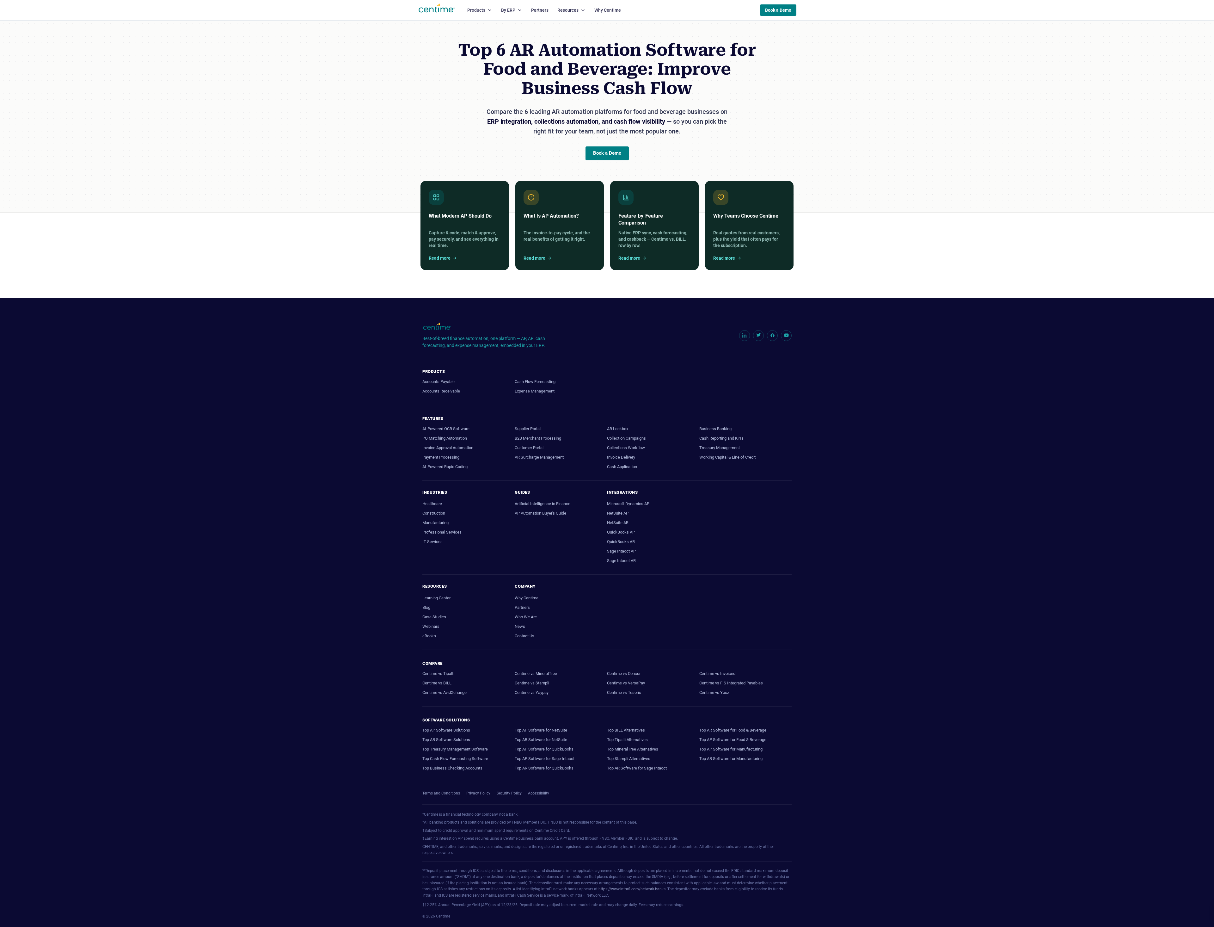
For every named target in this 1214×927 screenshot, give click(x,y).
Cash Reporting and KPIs (721, 438)
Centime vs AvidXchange (444, 692)
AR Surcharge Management (539, 457)
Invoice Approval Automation (447, 447)
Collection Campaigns (626, 438)
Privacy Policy (478, 793)
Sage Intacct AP (621, 551)
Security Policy (509, 793)
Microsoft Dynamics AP (628, 503)
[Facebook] (772, 335)
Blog (426, 607)
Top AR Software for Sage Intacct (637, 768)
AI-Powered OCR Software (445, 428)
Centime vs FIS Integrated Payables (731, 683)
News (520, 626)
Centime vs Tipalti (438, 673)
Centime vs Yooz (714, 692)
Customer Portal (529, 447)
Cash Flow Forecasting (535, 381)
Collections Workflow (626, 447)
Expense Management (535, 391)
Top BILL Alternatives (626, 730)
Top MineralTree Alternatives (632, 749)
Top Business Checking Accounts (452, 768)
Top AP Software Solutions (446, 730)
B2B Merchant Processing (538, 438)
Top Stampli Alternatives (628, 758)
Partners (540, 10)
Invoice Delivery (621, 457)
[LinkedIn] (744, 335)
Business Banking (715, 428)
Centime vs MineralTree (536, 673)
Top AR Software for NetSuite (541, 739)
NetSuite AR (617, 522)
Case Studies (434, 617)
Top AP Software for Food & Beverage (732, 739)
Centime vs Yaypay (532, 692)
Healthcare (432, 503)
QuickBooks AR (621, 541)
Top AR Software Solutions (446, 739)
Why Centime (607, 10)
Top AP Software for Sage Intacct (544, 758)
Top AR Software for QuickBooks (544, 768)
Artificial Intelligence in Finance (542, 503)
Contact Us (524, 635)
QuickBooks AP (621, 532)
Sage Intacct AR (621, 560)
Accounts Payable (438, 381)
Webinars (430, 626)
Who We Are (526, 617)
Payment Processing (440, 457)
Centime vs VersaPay (626, 683)
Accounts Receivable (441, 391)
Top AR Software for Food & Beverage (732, 730)
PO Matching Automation (444, 438)
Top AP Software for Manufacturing (731, 749)
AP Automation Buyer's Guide (540, 513)
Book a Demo (778, 10)
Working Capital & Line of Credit (727, 457)
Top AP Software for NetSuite (541, 730)
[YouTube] (786, 335)
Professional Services (442, 532)
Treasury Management (719, 447)
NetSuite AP (617, 513)
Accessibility (538, 793)
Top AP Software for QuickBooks (544, 749)
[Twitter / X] (758, 335)
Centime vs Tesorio (624, 692)
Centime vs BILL (436, 683)
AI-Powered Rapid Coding (445, 466)
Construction (433, 513)
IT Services (432, 541)
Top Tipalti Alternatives (627, 739)
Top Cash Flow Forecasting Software (455, 758)
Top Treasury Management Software (455, 749)
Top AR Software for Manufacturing (731, 758)
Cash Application (622, 466)
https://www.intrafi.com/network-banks (631, 889)
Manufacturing (435, 522)
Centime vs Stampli (532, 683)
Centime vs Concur (624, 673)
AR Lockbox (617, 428)
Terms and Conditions (441, 793)
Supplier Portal (528, 428)
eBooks (429, 635)
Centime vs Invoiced (717, 673)
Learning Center (436, 598)
